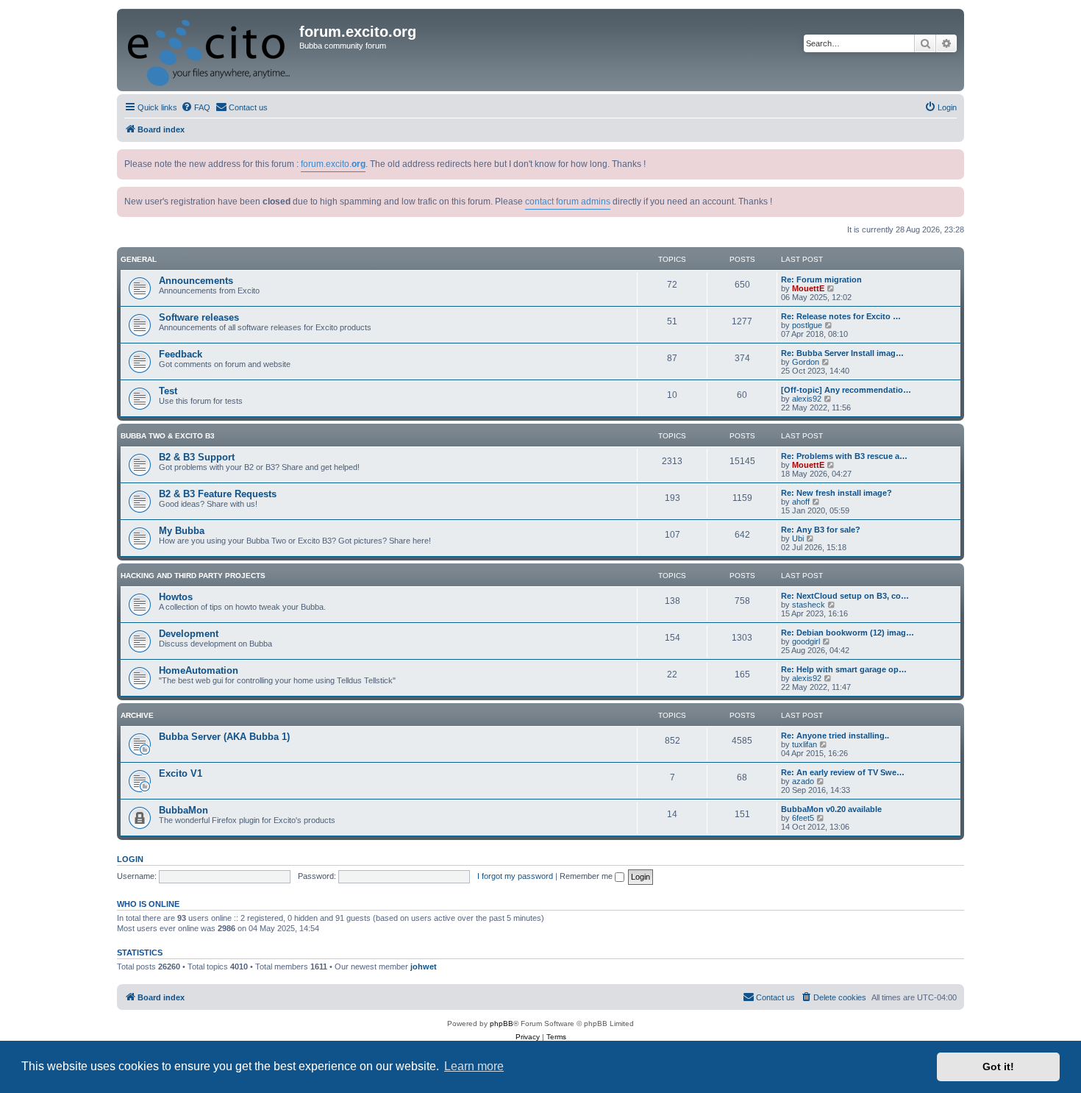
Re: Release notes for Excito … (841, 316)
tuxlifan (804, 744)
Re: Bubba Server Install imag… (842, 353)
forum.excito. (333, 164)
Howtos (176, 596)
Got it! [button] (998, 1066)
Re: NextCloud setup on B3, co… (845, 595)
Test (168, 390)
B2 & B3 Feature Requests (218, 493)
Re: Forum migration (821, 279)
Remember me (587, 876)
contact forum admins (567, 201)
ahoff (801, 501)
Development (188, 633)
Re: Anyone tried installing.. (835, 735)
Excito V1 (180, 773)
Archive (137, 715)
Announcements (196, 280)
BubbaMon (183, 810)
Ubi (798, 538)
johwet (423, 966)
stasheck (808, 604)
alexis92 (806, 398)
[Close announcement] (954, 157)
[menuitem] (195, 107)
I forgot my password (515, 876)
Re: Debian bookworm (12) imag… (847, 632)
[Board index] (210, 50)
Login (130, 859)
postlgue (807, 325)
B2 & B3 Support (197, 457)
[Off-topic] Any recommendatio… (846, 389)
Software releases (199, 317)
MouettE (808, 288)
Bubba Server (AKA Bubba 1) (224, 736)
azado (803, 781)
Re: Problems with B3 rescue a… (844, 456)
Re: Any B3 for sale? (820, 529)
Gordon (805, 361)
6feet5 (803, 817)
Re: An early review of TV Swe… (843, 772)
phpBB (501, 1023)
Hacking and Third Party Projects (193, 576)
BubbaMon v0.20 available (831, 809)
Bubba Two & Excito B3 (168, 436)
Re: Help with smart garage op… (844, 669)
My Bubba (181, 530)
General (139, 259)
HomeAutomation (198, 670)
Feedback (180, 354)
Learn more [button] (474, 1066)
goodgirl (806, 641)
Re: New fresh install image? (836, 492)
